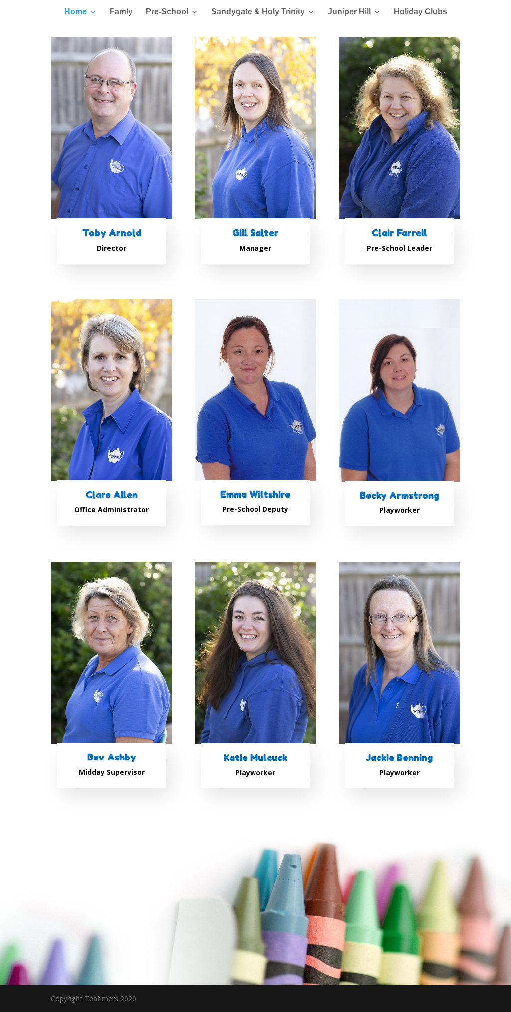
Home (75, 12)
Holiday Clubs (420, 12)
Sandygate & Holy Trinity (258, 12)
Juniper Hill (349, 12)
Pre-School (167, 12)
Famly (121, 12)
